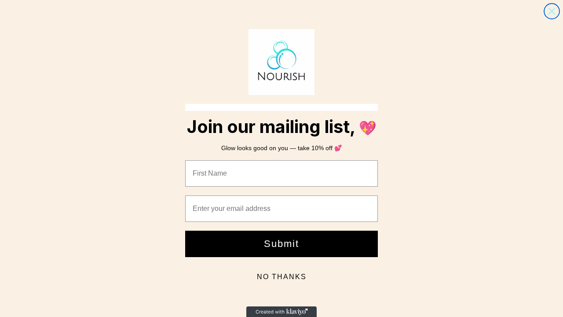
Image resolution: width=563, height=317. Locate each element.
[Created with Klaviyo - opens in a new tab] (281, 311)
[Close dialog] (551, 11)
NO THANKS (282, 276)
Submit (281, 243)
